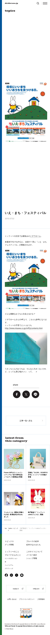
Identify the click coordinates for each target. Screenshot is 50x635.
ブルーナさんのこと (13, 555)
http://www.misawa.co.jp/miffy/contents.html (23, 328)
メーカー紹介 (31, 555)
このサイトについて (34, 551)
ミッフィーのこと (12, 551)
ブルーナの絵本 (32, 541)
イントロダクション (11, 558)
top (6, 528)
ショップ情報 (31, 558)
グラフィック (9, 568)
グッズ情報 (9, 544)
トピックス (9, 541)
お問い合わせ (12, 599)
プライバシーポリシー (26, 599)
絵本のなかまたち (33, 544)
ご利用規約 (41, 599)
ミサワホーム (35, 236)
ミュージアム (9, 565)
